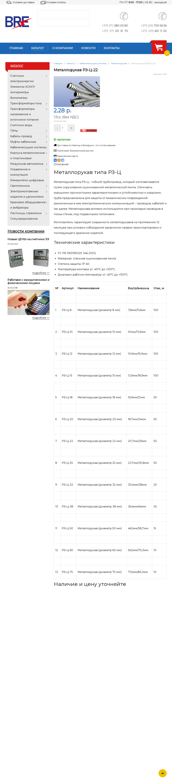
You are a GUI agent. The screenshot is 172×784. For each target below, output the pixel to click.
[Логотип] (18, 22)
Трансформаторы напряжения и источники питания (24, 114)
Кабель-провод (21, 136)
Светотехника (20, 185)
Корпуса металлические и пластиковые (27, 155)
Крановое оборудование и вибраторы (28, 205)
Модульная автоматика (26, 163)
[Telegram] (62, 160)
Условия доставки (23, 2)
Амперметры (19, 92)
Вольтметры (18, 97)
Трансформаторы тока (25, 103)
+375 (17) (115, 25)
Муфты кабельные (23, 141)
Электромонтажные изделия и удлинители (27, 194)
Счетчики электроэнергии (22, 78)
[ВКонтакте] (55, 160)
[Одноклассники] (58, 160)
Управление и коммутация (20, 172)
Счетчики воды (21, 125)
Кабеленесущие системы (28, 147)
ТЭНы (14, 130)
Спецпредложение (24, 218)
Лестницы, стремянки (26, 213)
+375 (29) (154, 25)
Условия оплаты (56, 2)
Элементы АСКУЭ (22, 86)
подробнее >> (41, 272)
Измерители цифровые (27, 180)
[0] (158, 47)
